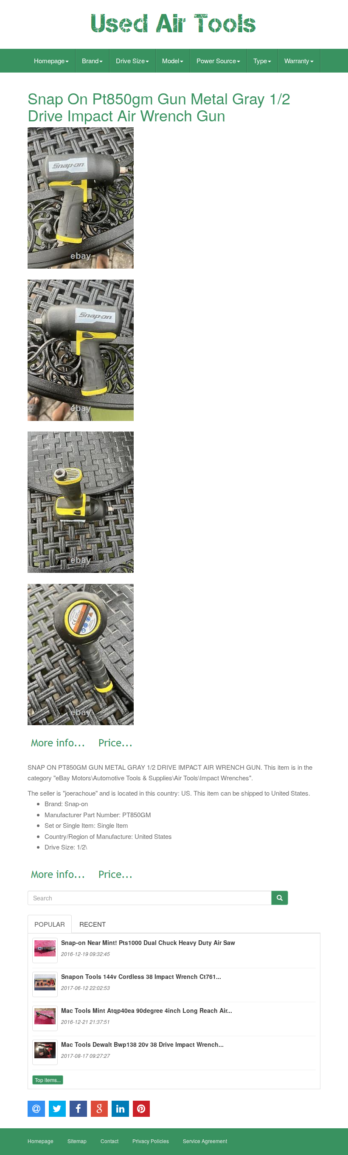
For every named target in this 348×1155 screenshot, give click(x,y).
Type (260, 60)
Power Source (216, 60)
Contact (109, 1140)
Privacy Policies (150, 1140)
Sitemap (77, 1140)
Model (170, 60)
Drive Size (130, 60)
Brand (90, 60)
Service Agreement (205, 1140)
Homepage (49, 60)
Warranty (296, 60)
